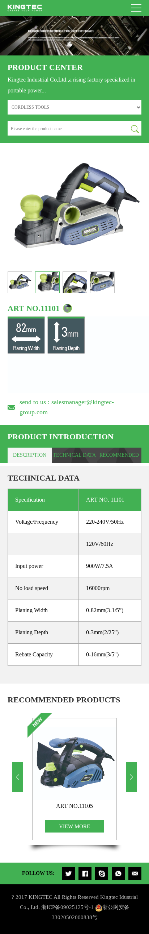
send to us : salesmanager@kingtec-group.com (67, 407)
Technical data (74, 455)
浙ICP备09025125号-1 (67, 907)
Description (29, 455)
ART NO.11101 (34, 308)
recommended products (119, 457)
